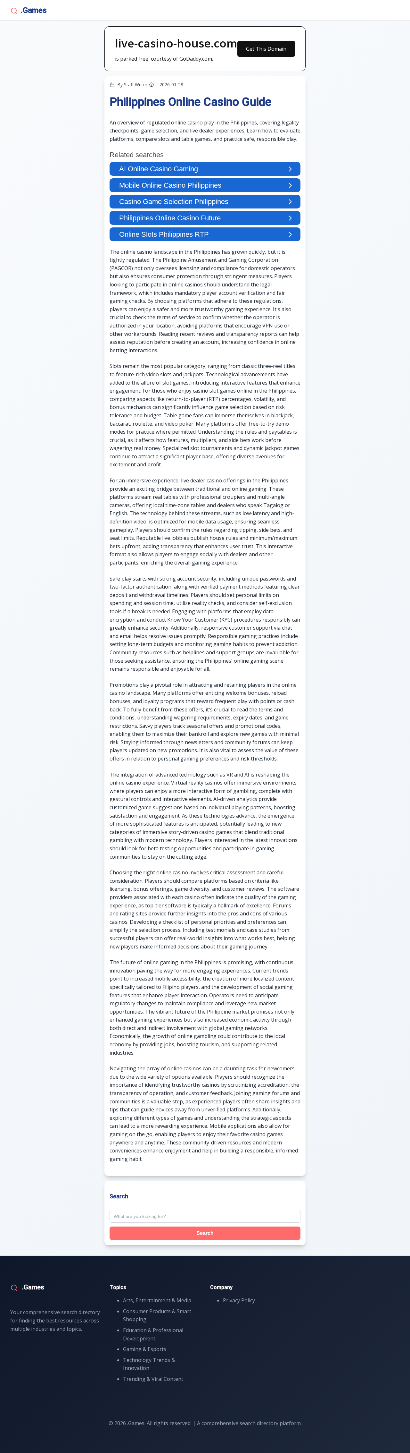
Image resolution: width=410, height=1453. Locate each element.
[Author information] (151, 84)
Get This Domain (266, 48)
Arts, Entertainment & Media (157, 1300)
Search (205, 1233)
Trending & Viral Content (153, 1378)
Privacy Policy (239, 1300)
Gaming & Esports (144, 1349)
